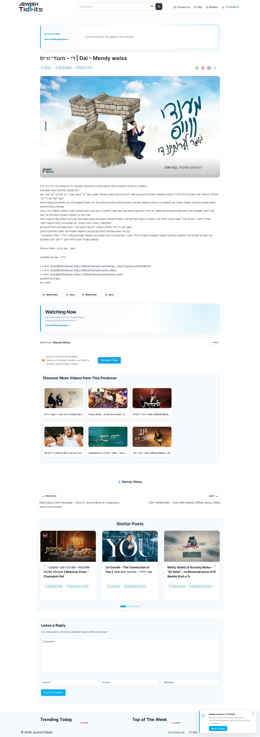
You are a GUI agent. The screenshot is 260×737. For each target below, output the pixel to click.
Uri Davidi (115, 586)
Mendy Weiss (65, 67)
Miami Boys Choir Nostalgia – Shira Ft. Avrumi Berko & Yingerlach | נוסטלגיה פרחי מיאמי (79, 501)
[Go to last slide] (45, 565)
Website (168, 682)
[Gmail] (202, 68)
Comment (49, 641)
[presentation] (68, 546)
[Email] (208, 68)
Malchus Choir (55, 586)
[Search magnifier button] (158, 6)
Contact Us (183, 7)
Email (107, 682)
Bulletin (213, 7)
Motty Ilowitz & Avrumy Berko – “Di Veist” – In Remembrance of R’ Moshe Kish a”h (191, 572)
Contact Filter (109, 360)
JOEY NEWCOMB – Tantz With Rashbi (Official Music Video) (185, 499)
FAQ (199, 7)
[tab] (123, 606)
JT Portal (232, 6)
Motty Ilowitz (178, 586)
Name (47, 682)
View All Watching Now (57, 39)
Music (48, 67)
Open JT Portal (218, 728)
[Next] (215, 565)
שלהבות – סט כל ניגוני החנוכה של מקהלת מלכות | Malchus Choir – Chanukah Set (67, 572)
